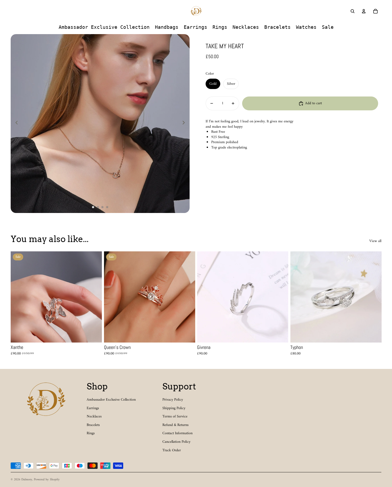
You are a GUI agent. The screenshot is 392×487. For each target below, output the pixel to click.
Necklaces (94, 416)
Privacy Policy (172, 399)
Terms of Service (174, 416)
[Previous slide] (15, 124)
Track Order (171, 450)
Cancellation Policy (176, 441)
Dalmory (26, 479)
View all (375, 241)
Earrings (93, 408)
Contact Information (177, 433)
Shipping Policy (173, 408)
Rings (91, 433)
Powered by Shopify (47, 479)
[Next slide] (185, 124)
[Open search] (352, 11)
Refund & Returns (175, 425)
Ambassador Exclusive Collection (111, 399)
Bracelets (93, 425)
